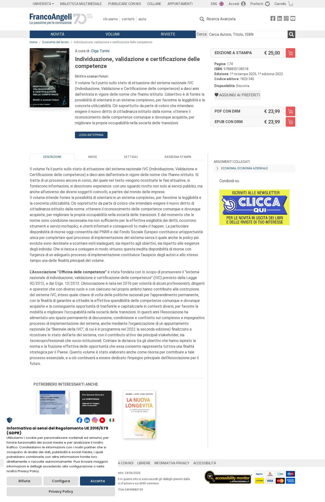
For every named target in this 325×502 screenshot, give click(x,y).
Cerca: (202, 34)
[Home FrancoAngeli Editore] (61, 19)
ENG (214, 4)
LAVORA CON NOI (120, 463)
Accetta (97, 481)
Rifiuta (24, 481)
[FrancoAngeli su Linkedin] (279, 19)
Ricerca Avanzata (221, 19)
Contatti (128, 19)
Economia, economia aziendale (244, 168)
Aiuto (142, 19)
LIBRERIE (144, 463)
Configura (61, 481)
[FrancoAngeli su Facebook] (273, 19)
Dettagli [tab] (131, 157)
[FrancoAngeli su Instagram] (286, 19)
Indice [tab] (92, 157)
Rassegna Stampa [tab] (178, 157)
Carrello (280, 4)
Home (33, 42)
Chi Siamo (110, 19)
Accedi (234, 4)
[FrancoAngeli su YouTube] (293, 19)
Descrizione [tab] (52, 157)
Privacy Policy (61, 491)
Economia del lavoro (55, 42)
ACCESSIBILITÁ (204, 463)
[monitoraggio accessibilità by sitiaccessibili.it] (228, 473)
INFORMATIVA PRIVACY (171, 463)
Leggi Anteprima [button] (91, 135)
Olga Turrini (100, 51)
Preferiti (257, 4)
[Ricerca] (291, 34)
